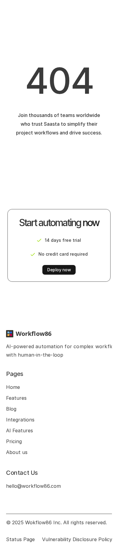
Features (16, 398)
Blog (11, 409)
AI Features (19, 430)
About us (17, 452)
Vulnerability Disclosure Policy (77, 539)
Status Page (20, 539)
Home (13, 387)
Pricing (14, 441)
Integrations (20, 420)
